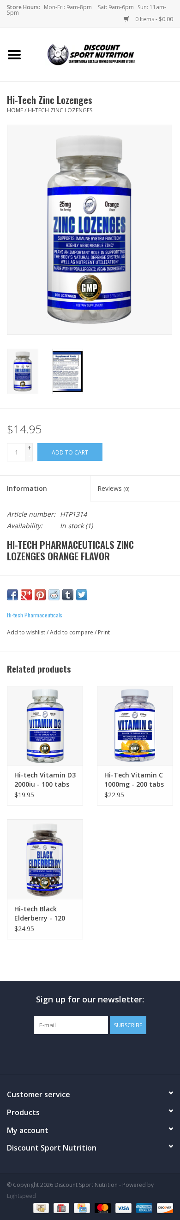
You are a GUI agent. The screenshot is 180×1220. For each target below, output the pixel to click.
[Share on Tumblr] (67, 594)
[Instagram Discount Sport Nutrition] (106, 1053)
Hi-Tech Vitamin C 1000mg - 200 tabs (134, 779)
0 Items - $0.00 (153, 19)
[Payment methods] (40, 1207)
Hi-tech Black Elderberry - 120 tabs (39, 913)
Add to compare (72, 632)
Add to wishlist (26, 632)
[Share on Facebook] (12, 594)
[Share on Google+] (26, 594)
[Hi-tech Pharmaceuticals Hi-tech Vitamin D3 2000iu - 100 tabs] (45, 725)
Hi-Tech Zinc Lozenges (60, 110)
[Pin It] (40, 594)
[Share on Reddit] (54, 594)
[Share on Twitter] (81, 594)
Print (104, 632)
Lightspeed (21, 1196)
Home (15, 110)
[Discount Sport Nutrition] (104, 54)
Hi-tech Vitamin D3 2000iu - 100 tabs (45, 779)
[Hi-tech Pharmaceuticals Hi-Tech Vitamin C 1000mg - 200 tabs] (135, 725)
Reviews (113, 488)
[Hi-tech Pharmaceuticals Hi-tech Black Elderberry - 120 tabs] (45, 859)
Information (27, 488)
